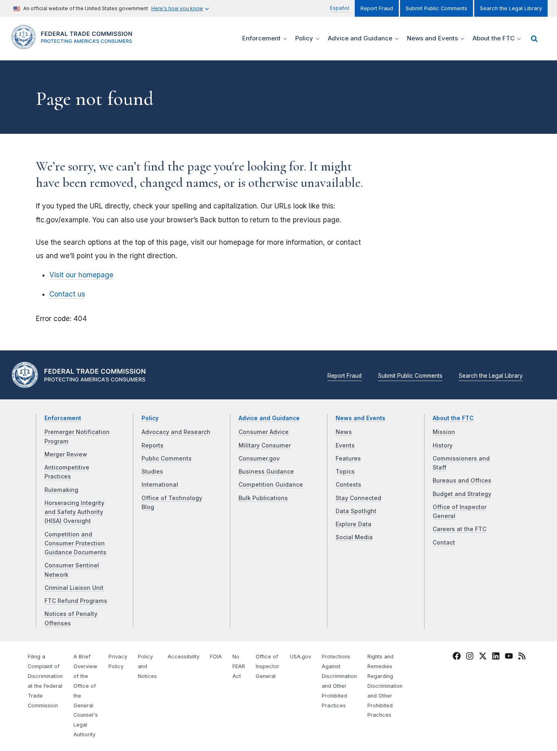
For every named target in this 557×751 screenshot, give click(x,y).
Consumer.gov (259, 458)
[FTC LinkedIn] (496, 657)
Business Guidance (266, 471)
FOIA (216, 657)
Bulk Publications (263, 498)
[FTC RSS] (522, 657)
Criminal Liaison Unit (74, 588)
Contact (444, 542)
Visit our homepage (81, 275)
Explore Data (353, 524)
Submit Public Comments (436, 8)
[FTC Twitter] (483, 656)
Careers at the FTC (459, 529)
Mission (444, 432)
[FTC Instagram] (470, 657)
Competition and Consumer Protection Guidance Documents (75, 543)
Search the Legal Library (511, 8)
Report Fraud (376, 8)
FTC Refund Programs (75, 601)
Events (345, 445)
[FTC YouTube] (509, 657)
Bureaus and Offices (462, 480)
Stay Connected (358, 498)
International (159, 484)
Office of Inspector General (267, 666)
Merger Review (65, 454)
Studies (152, 471)
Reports (152, 445)
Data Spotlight (356, 511)
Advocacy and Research (175, 432)
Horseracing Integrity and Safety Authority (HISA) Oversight (74, 512)
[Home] (74, 44)
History (443, 445)
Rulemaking (61, 490)
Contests (348, 484)
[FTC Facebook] (457, 657)
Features (348, 458)
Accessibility (183, 657)
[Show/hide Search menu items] (534, 39)
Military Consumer (265, 445)
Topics (345, 471)
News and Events (360, 418)
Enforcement (62, 418)
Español (339, 8)
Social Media (354, 537)
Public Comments (166, 458)
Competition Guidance (271, 484)
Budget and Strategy (462, 494)
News (344, 432)
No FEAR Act (238, 666)
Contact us (67, 294)
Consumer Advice (264, 432)
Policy (150, 418)
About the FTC (453, 418)
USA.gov (300, 657)
